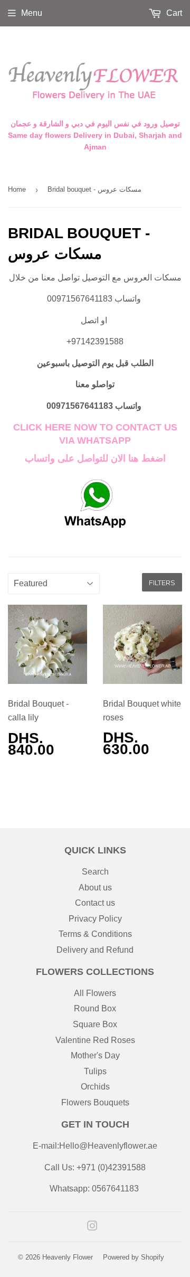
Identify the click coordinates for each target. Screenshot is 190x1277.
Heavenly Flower (67, 1257)
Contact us (95, 902)
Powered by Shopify (133, 1257)
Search (95, 871)
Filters (162, 582)
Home (17, 189)
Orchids (95, 1086)
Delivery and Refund (95, 949)
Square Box (95, 1024)
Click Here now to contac (84, 427)
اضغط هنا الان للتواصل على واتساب (95, 458)
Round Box (95, 1008)
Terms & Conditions (95, 933)
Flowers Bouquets (95, 1102)
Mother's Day (95, 1055)
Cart (173, 12)
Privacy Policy (95, 918)
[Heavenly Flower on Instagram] (92, 1227)
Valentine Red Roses (95, 1040)
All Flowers (95, 993)
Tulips (95, 1071)
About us (95, 887)
